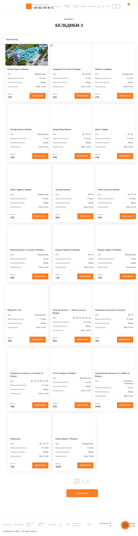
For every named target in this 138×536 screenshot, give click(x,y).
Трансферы (91, 6)
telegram (133, 531)
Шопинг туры (67, 6)
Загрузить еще (82, 493)
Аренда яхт (75, 6)
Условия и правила (77, 524)
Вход (108, 6)
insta (123, 531)
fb (117, 531)
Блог (103, 6)
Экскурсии (57, 6)
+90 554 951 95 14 (105, 525)
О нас (99, 6)
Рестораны (82, 6)
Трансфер (52, 524)
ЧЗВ (67, 524)
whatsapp (128, 531)
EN (116, 6)
